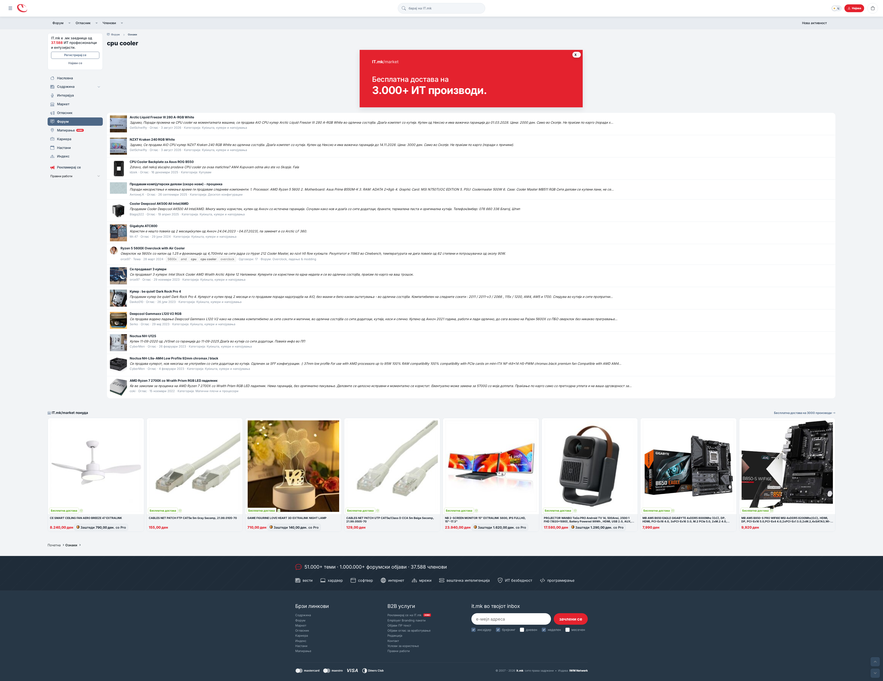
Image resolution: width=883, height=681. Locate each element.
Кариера (301, 635)
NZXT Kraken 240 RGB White (152, 139)
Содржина (303, 615)
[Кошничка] (872, 8)
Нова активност (814, 23)
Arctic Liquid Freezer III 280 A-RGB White (162, 117)
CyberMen (137, 346)
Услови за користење (403, 646)
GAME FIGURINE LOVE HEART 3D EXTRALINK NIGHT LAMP (287, 518)
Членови (109, 23)
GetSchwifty (138, 127)
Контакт (393, 641)
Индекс (300, 641)
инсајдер (484, 630)
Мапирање (303, 651)
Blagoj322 (137, 214)
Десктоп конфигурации (225, 194)
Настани (301, 646)
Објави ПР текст (399, 625)
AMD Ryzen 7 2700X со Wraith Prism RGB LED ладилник (174, 380)
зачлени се (570, 619)
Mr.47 (134, 236)
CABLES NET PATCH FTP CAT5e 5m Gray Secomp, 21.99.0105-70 (193, 518)
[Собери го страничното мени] (10, 8)
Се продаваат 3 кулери (148, 269)
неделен (554, 630)
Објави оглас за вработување (409, 630)
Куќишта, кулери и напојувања (224, 127)
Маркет (300, 625)
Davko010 (136, 302)
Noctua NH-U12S (143, 336)
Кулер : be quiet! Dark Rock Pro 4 (155, 291)
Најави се (75, 63)
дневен (531, 630)
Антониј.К (137, 194)
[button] (69, 23)
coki (132, 391)
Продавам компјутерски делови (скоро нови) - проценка (176, 184)
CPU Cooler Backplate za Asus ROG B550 (162, 162)
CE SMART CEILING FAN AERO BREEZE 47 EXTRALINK (86, 518)
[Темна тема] (836, 8)
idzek (133, 172)
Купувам (205, 172)
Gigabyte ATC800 (143, 226)
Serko (134, 324)
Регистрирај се (75, 55)
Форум (57, 23)
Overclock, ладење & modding (294, 259)
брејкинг (508, 630)
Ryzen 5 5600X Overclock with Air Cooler (152, 248)
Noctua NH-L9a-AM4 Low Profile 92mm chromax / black (174, 358)
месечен (578, 630)
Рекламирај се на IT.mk (408, 615)
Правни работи (398, 651)
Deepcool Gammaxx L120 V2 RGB (155, 314)
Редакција (394, 635)
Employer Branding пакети (406, 620)
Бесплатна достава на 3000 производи (803, 413)
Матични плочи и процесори (216, 391)
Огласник (83, 23)
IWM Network (578, 670)
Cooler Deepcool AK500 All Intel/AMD (159, 203)
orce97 (125, 259)
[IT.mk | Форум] (22, 8)
